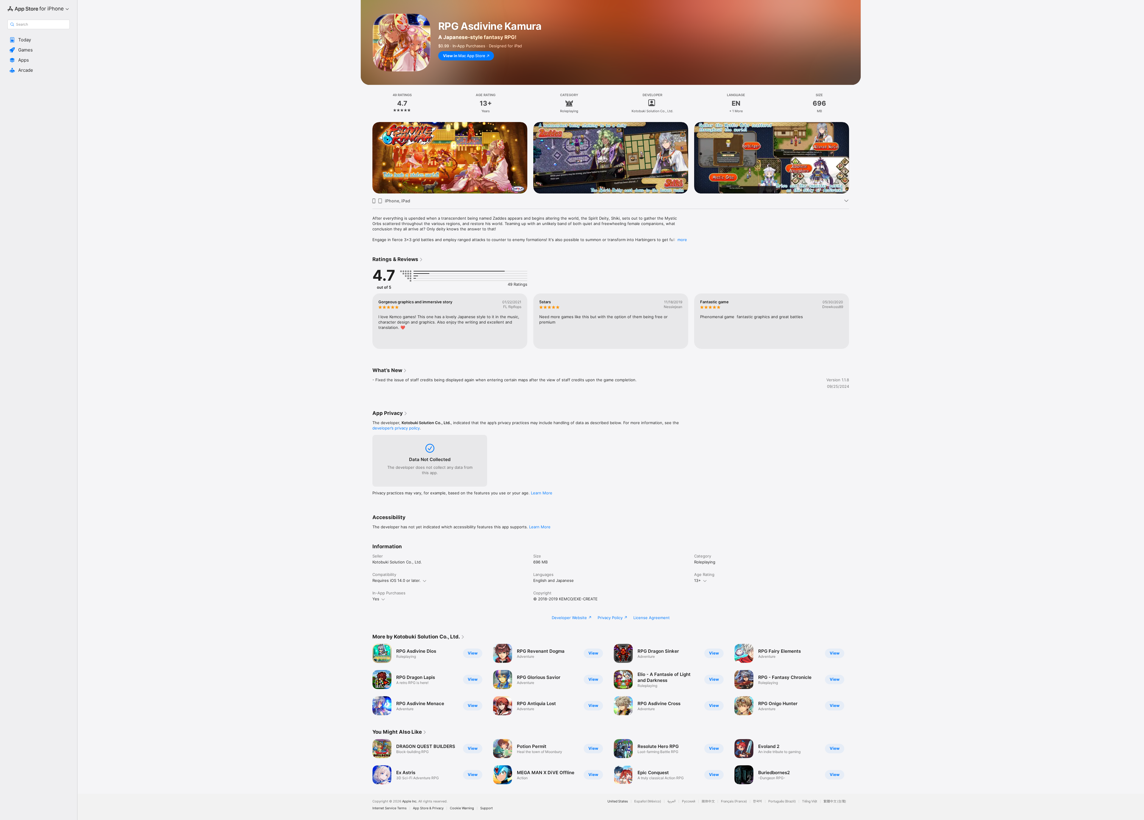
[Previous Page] (366, 157)
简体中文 (708, 801)
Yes (375, 598)
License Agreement (651, 617)
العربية (671, 801)
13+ (697, 580)
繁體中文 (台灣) (834, 801)
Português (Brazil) (782, 801)
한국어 (757, 801)
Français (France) (734, 801)
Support (486, 808)
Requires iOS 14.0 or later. (396, 580)
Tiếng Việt (809, 801)
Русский (688, 801)
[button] (38, 39)
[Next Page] (855, 157)
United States (617, 801)
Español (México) (647, 801)
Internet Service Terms (389, 808)
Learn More (541, 493)
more (682, 239)
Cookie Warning (462, 808)
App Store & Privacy (428, 808)
